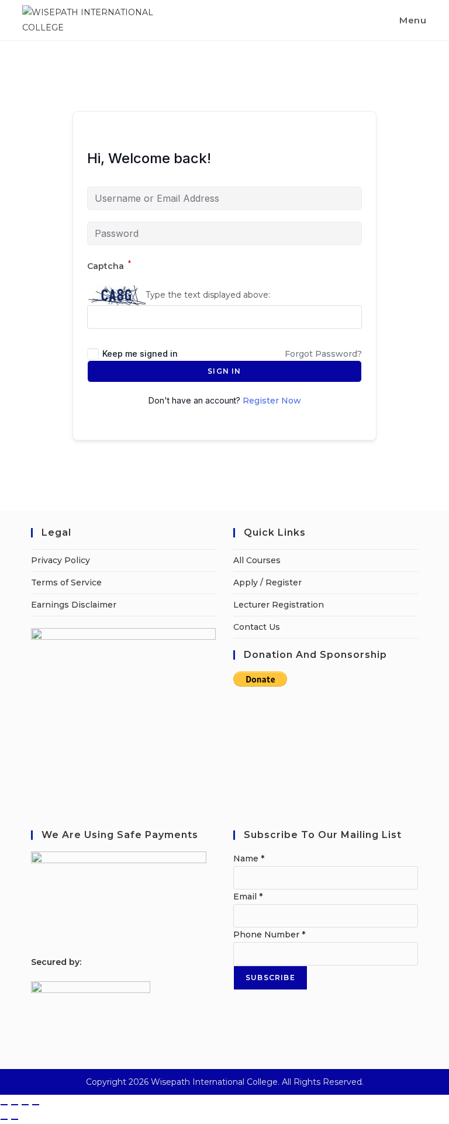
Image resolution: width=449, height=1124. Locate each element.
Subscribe (270, 977)
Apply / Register (267, 582)
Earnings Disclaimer (73, 604)
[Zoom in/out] (4, 1105)
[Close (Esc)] (36, 1105)
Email (248, 896)
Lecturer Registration (278, 604)
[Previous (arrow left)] (4, 1119)
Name (248, 858)
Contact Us (256, 627)
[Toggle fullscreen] (15, 1105)
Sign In (224, 371)
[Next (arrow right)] (15, 1119)
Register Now (272, 400)
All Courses (257, 560)
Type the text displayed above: (208, 294)
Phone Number (269, 934)
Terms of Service (66, 582)
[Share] (25, 1105)
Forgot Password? (323, 354)
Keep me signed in (140, 353)
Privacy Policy (60, 560)
